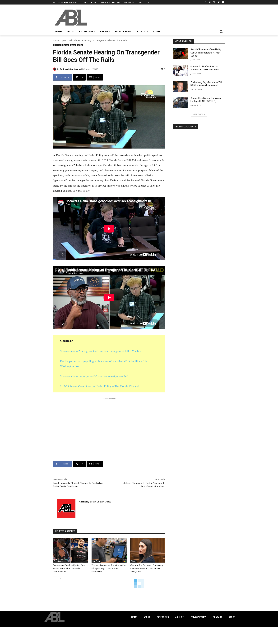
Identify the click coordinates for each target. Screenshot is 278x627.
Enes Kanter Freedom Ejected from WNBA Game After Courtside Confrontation (69, 568)
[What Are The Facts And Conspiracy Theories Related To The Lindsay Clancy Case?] (147, 550)
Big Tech (96, 561)
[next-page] (60, 579)
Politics (65, 45)
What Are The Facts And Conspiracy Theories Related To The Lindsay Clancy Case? (146, 568)
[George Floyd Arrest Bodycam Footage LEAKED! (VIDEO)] (180, 102)
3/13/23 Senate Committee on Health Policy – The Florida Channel (99, 386)
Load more (198, 114)
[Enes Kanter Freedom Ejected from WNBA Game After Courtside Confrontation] (70, 550)
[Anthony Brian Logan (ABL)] (55, 69)
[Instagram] (210, 2)
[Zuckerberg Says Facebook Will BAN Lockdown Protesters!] (180, 86)
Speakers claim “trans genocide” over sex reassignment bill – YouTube (101, 351)
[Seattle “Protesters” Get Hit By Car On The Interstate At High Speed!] (180, 53)
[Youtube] (223, 2)
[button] (221, 31)
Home (56, 40)
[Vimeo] (218, 2)
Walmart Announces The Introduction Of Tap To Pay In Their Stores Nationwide (109, 568)
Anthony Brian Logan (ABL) (72, 69)
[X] (214, 2)
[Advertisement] (109, 422)
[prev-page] (55, 579)
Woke (80, 45)
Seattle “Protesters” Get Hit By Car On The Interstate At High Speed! (205, 52)
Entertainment (60, 561)
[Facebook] (205, 2)
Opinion (64, 40)
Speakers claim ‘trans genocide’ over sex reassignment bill (94, 376)
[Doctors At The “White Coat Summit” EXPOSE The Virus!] (180, 70)
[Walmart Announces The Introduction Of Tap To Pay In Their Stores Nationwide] (109, 550)
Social (73, 45)
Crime (133, 561)
